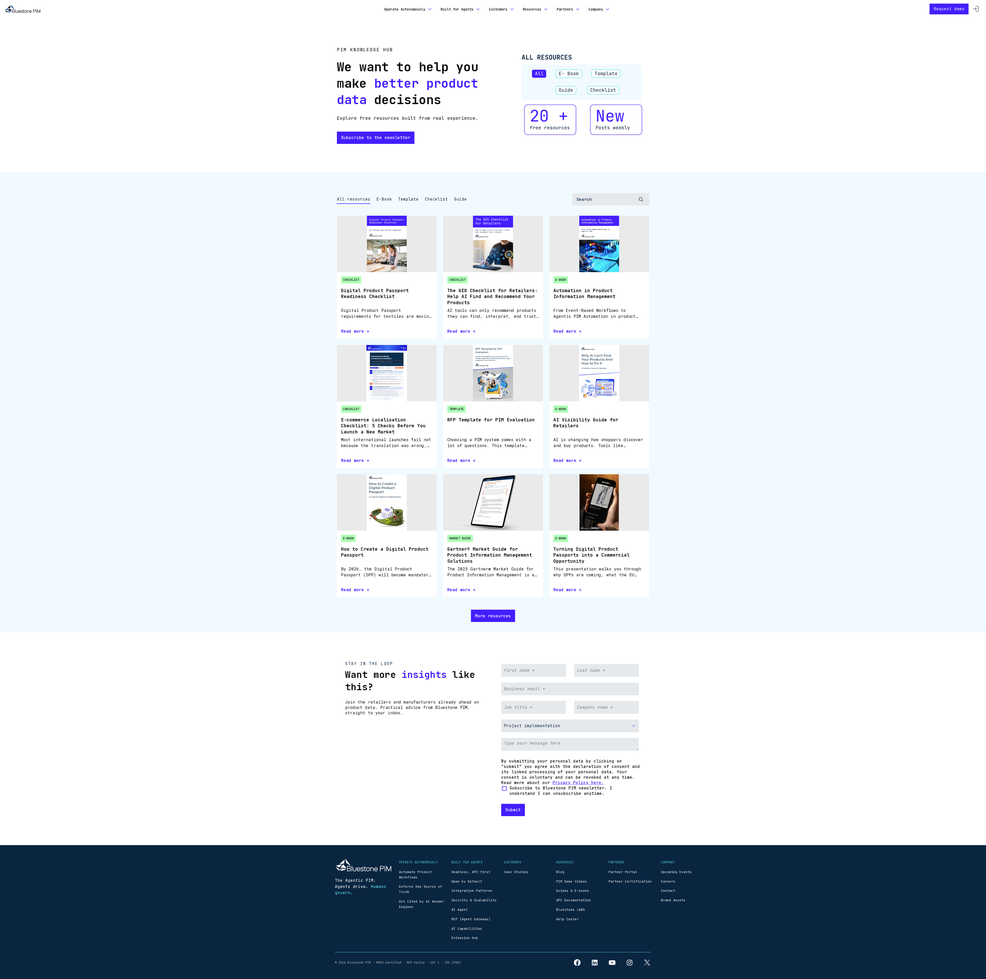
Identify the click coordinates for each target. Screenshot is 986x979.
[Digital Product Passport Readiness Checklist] (387, 244)
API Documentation (573, 900)
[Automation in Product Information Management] (599, 244)
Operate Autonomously (404, 9)
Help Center (567, 919)
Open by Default (466, 881)
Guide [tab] (460, 199)
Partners (565, 9)
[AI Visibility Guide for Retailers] (599, 373)
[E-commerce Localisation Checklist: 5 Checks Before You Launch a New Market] (387, 373)
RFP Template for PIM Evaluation (491, 420)
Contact (668, 890)
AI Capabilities (466, 928)
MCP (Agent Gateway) (470, 919)
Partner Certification (630, 881)
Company (596, 9)
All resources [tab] (353, 199)
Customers (498, 9)
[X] (647, 962)
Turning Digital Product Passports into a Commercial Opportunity (591, 555)
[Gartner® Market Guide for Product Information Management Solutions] (493, 502)
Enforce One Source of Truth (420, 889)
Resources (532, 9)
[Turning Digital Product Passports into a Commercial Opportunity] (599, 502)
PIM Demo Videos (571, 881)
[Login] (976, 9)
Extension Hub (464, 938)
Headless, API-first (470, 872)
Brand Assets (673, 900)
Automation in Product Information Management (584, 293)
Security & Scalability (474, 900)
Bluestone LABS (570, 909)
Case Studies (516, 872)
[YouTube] (612, 962)
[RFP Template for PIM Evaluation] (493, 373)
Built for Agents (457, 9)
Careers (668, 881)
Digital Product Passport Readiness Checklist (375, 293)
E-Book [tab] (384, 199)
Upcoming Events (676, 872)
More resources (493, 616)
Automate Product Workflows (415, 874)
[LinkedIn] (595, 962)
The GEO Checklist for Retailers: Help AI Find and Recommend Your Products (492, 296)
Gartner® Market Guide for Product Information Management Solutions (489, 555)
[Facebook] (577, 962)
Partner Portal (623, 872)
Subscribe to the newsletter (375, 137)
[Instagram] (629, 962)
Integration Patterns (471, 890)
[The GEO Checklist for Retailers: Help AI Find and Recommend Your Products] (493, 244)
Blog (560, 872)
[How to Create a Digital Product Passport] (387, 502)
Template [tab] (408, 199)
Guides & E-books (572, 890)
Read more (352, 331)
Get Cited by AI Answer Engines (421, 904)
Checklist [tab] (436, 199)
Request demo (949, 9)
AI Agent (459, 909)
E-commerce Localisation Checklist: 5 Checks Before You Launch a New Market (383, 426)
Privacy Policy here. (578, 782)
